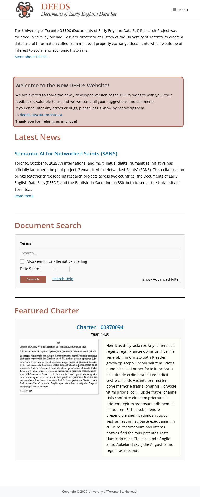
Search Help (62, 278)
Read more (24, 195)
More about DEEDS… (32, 56)
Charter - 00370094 (100, 327)
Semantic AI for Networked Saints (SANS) (66, 153)
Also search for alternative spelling (57, 261)
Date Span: (29, 268)
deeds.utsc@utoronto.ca (41, 114)
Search (33, 279)
